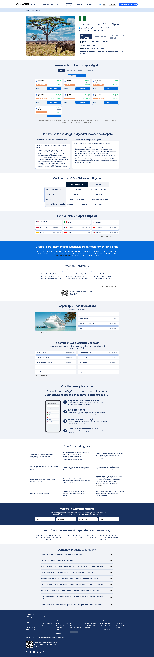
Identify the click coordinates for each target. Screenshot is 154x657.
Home (27, 10)
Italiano (113, 4)
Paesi (32, 10)
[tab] (86, 36)
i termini (85, 122)
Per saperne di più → (42, 332)
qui (104, 459)
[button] (34, 4)
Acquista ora (54, 88)
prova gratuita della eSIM (63, 255)
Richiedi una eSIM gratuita (128, 4)
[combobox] (112, 4)
